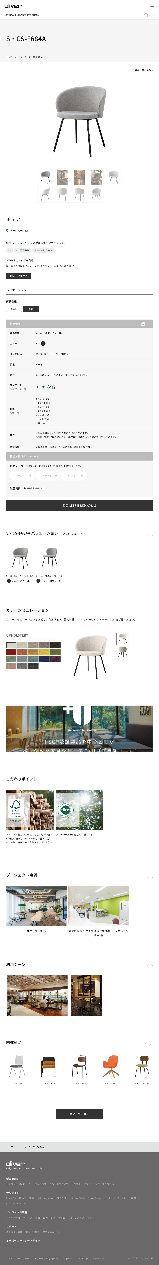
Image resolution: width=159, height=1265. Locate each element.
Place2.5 (11, 1198)
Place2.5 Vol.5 (41, 265)
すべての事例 (13, 1217)
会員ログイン (49, 465)
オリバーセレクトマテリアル (98, 619)
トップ (9, 57)
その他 (90, 1217)
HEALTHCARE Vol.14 (62, 265)
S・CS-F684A (36, 57)
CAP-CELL (62, 1198)
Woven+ (48, 1198)
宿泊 (37, 1217)
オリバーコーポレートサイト (23, 1240)
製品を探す (12, 1178)
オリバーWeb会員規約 (46, 1258)
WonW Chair (78, 1198)
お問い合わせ (33, 1231)
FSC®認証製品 (22, 250)
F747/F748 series (16, 1203)
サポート (11, 1226)
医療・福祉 (49, 1217)
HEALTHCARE (27, 1198)
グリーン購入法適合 (43, 250)
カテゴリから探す (15, 1184)
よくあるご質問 (14, 1231)
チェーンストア (76, 1217)
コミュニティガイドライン (90, 1258)
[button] (147, 323)
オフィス (27, 1217)
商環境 (61, 1217)
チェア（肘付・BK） (22, 580)
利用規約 (67, 1258)
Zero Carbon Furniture (101, 1198)
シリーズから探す (59, 1184)
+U (20, 57)
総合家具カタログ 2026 (18, 265)
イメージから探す (37, 1184)
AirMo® (135, 1198)
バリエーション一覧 (73, 533)
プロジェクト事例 (16, 1212)
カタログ (76, 1184)
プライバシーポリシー (18, 1258)
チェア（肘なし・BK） (52, 580)
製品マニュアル (51, 1231)
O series (122, 1198)
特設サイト (12, 1192)
